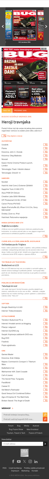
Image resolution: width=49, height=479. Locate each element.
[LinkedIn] (36, 461)
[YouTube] (19, 461)
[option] (24, 26)
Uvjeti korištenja (15, 468)
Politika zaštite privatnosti (34, 468)
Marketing (25, 470)
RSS (4, 468)
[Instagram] (30, 461)
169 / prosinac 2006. (24, 42)
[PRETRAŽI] (45, 414)
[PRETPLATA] (45, 444)
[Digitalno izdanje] (44, 236)
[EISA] (24, 453)
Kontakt (35, 470)
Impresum (15, 470)
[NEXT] (46, 26)
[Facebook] (13, 461)
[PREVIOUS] (2, 26)
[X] (24, 461)
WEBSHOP (6, 408)
